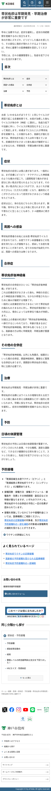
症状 (28, 78)
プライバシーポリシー (11, 779)
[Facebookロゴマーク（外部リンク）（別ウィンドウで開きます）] (11, 709)
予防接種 (11, 643)
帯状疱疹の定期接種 (14, 520)
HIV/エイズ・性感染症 (16, 668)
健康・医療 (12, 691)
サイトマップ (7, 765)
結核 (9, 654)
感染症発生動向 (13, 648)
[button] (24, 4)
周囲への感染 (8, 84)
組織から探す (9, 746)
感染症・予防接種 (16, 635)
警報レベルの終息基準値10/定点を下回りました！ (26, 661)
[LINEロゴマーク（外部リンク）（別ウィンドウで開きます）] (32, 709)
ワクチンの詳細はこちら (18, 534)
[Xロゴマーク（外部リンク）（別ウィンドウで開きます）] (4, 709)
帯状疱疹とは (8, 78)
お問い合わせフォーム (16, 593)
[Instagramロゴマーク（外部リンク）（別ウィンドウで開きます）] (18, 709)
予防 (28, 91)
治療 (5, 91)
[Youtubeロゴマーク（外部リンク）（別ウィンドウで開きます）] (25, 709)
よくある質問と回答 (12, 751)
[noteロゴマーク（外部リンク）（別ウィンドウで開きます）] (39, 709)
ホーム (3, 691)
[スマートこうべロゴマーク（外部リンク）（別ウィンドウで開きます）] (46, 709)
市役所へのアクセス (12, 741)
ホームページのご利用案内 (12, 772)
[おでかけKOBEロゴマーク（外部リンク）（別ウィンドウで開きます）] (29, 718)
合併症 (29, 84)
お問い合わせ (9, 757)
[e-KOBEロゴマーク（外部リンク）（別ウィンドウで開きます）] (22, 718)
